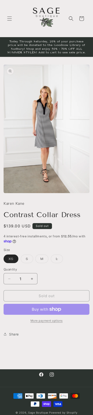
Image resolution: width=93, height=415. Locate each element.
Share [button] (14, 334)
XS (13, 259)
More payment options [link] (47, 320)
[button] (9, 18)
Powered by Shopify (63, 412)
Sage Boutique (38, 412)
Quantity (10, 269)
